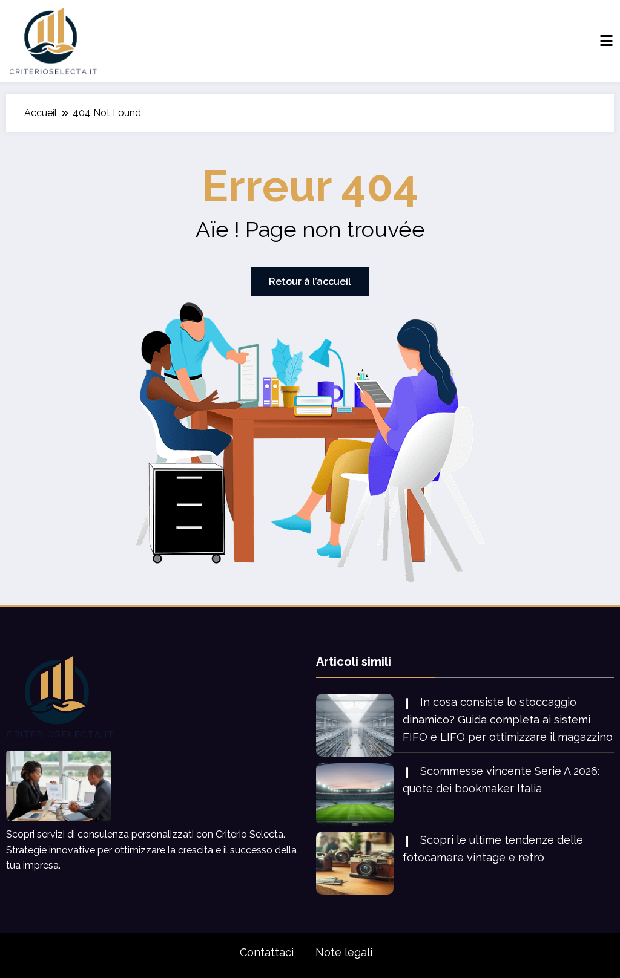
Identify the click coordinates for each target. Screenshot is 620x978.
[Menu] (606, 41)
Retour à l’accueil (310, 281)
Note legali (343, 952)
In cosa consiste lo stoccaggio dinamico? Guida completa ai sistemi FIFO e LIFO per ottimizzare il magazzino (508, 719)
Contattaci (267, 952)
